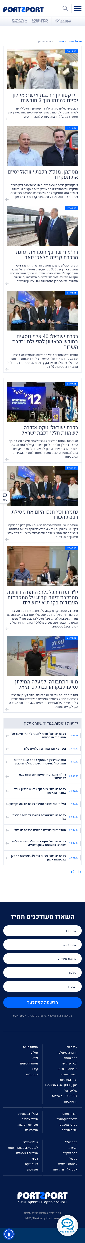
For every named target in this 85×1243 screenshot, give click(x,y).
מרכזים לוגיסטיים (27, 1153)
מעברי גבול (31, 1130)
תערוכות (32, 1169)
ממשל (73, 1158)
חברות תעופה (69, 1113)
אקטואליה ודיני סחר (65, 1169)
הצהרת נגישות (68, 1074)
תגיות (61, 41)
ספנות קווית (30, 1047)
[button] (9, 1234)
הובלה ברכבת (30, 1119)
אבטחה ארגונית (67, 1164)
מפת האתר (70, 1058)
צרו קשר (72, 1047)
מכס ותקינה (70, 1153)
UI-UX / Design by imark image (42, 1218)
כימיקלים (32, 1074)
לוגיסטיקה (31, 1164)
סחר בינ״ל (71, 1142)
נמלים (34, 1052)
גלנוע (35, 1058)
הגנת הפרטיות (68, 1080)
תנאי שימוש (69, 1063)
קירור (34, 1069)
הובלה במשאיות (28, 1113)
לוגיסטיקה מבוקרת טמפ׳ (23, 1147)
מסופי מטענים (29, 1063)
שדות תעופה (69, 1130)
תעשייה (72, 1147)
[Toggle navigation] (79, 8)
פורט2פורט (75, 41)
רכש (35, 1158)
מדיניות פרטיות (67, 1069)
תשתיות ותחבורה (27, 1124)
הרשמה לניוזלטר (42, 1002)
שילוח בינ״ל (31, 1142)
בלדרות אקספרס (66, 1119)
